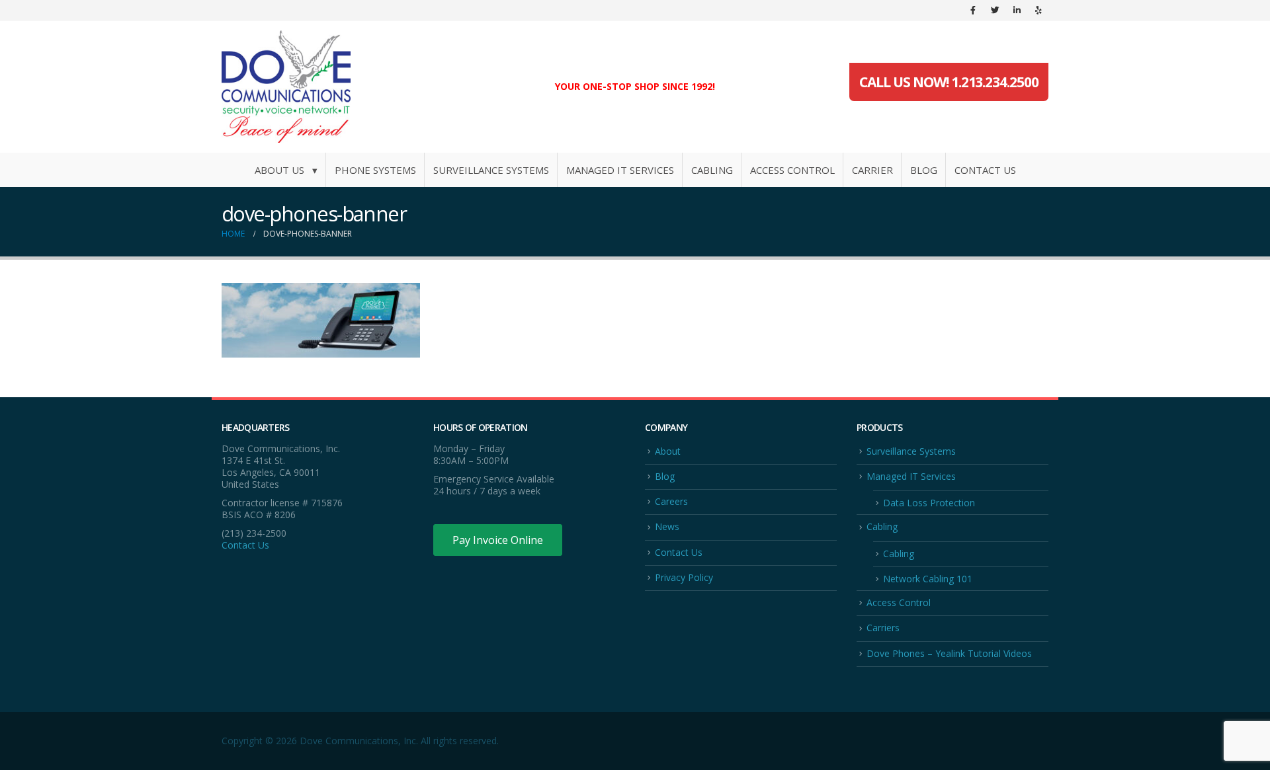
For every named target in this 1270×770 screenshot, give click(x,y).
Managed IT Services (620, 169)
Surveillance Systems (491, 169)
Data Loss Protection (929, 502)
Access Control (792, 169)
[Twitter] (995, 10)
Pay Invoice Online (497, 540)
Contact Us (985, 169)
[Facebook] (973, 10)
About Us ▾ (286, 169)
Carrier (872, 169)
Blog (923, 169)
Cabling (712, 169)
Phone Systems (375, 169)
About (668, 451)
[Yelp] (1038, 10)
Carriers (883, 627)
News (667, 526)
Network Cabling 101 (927, 578)
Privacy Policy (684, 577)
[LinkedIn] (1016, 10)
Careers (671, 501)
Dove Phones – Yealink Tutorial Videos (949, 653)
